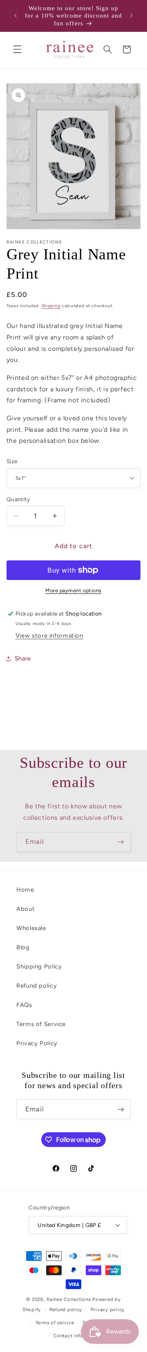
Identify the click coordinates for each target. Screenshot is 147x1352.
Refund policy (36, 985)
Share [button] (23, 658)
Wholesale (31, 928)
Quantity (18, 499)
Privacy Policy (37, 1043)
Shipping (51, 305)
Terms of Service (41, 1024)
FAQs (24, 1004)
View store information (49, 635)
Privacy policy (108, 1309)
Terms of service (55, 1322)
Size (12, 461)
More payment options (73, 590)
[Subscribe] (120, 842)
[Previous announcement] (15, 16)
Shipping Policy (39, 966)
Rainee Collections (69, 1299)
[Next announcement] (131, 16)
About (25, 908)
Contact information (77, 1336)
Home (25, 889)
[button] (17, 49)
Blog (23, 947)
